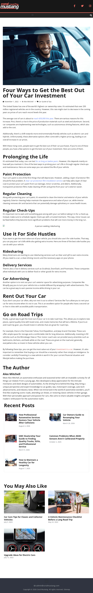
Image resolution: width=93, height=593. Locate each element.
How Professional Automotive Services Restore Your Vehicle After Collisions (29, 418)
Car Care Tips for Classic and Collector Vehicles (23, 518)
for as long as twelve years (47, 161)
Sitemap (67, 589)
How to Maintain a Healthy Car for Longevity (28, 463)
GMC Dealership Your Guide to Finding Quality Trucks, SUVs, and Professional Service (29, 441)
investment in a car (64, 349)
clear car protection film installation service (43, 181)
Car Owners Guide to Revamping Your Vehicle (73, 417)
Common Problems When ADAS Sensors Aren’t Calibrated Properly (66, 437)
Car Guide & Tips (45, 101)
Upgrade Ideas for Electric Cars (19, 555)
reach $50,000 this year (43, 118)
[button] (32, 15)
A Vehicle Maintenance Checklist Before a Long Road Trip (65, 518)
